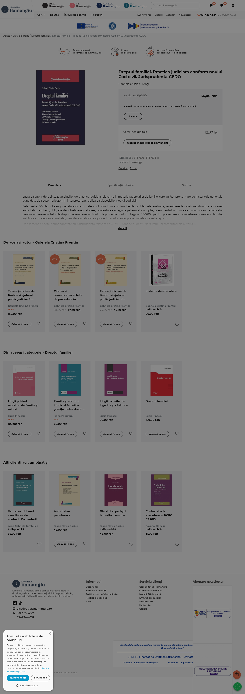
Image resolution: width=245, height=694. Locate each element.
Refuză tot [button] (40, 678)
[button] (28, 685)
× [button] (49, 633)
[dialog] (28, 660)
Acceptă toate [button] (18, 678)
